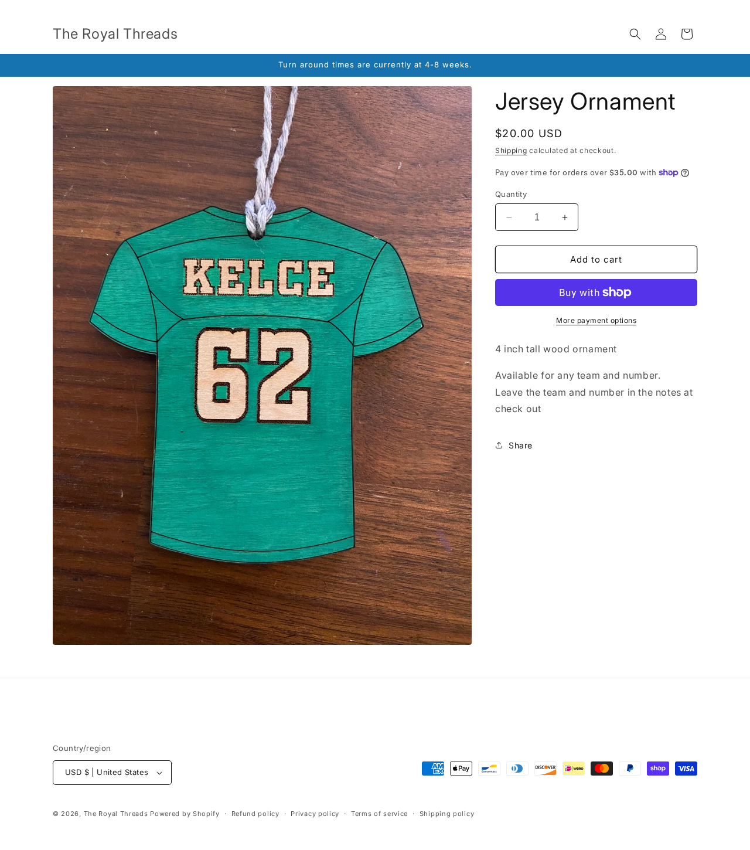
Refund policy (255, 814)
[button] (635, 34)
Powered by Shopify (185, 814)
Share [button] (521, 445)
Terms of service (379, 814)
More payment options (596, 320)
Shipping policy (447, 814)
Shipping (511, 150)
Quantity (511, 194)
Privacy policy (315, 814)
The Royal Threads (116, 814)
